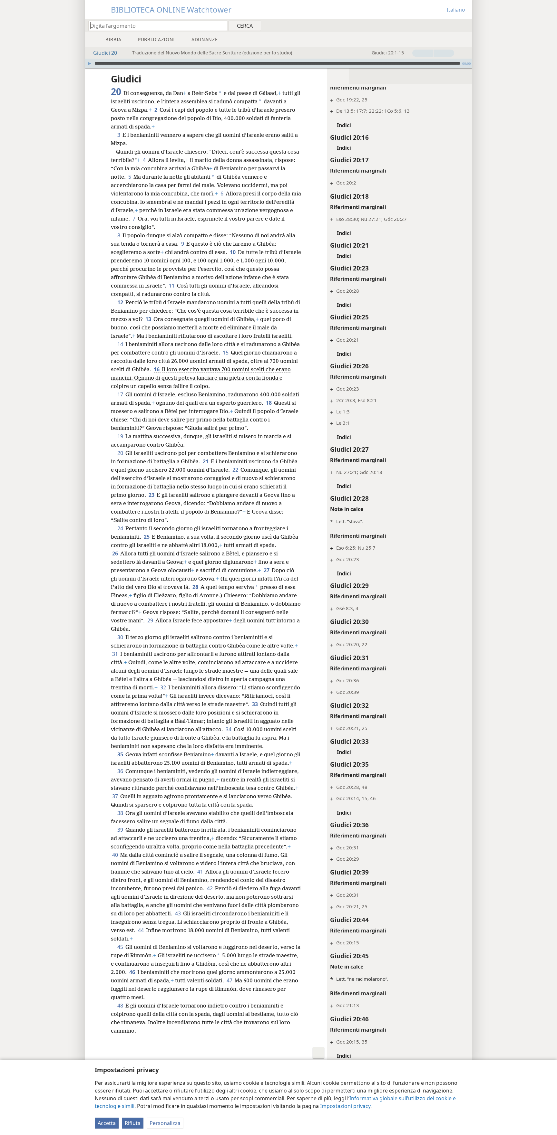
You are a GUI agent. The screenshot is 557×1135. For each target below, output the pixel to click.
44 (141, 930)
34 (229, 729)
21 (206, 461)
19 (120, 436)
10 (233, 252)
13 (148, 319)
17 (120, 394)
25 (147, 536)
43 (178, 913)
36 (120, 771)
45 (120, 947)
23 (152, 494)
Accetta (107, 1123)
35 (120, 754)
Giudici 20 (105, 52)
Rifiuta (133, 1123)
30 (120, 637)
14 (120, 344)
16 (157, 369)
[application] (278, 63)
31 (115, 653)
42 (210, 888)
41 (200, 871)
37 (115, 796)
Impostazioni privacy (345, 1106)
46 (132, 972)
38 (120, 813)
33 (255, 704)
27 (267, 570)
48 (120, 1005)
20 (120, 453)
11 (172, 285)
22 (235, 469)
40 (115, 854)
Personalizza (165, 1123)
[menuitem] (464, 25)
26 (115, 553)
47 (230, 980)
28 (195, 587)
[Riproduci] (89, 63)
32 (163, 687)
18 (269, 402)
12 (120, 302)
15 (226, 352)
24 (120, 528)
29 (150, 620)
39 (120, 829)
